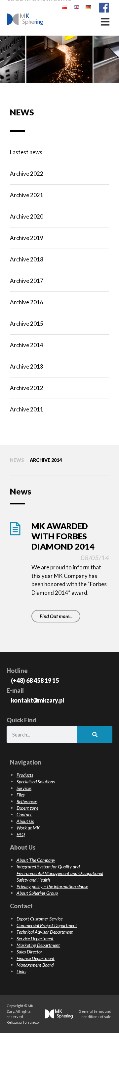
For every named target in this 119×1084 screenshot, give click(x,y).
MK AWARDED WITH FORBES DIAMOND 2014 (63, 536)
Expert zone (27, 808)
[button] (105, 21)
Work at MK (28, 827)
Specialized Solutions (36, 781)
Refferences (27, 801)
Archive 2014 (26, 345)
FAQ (21, 834)
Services (24, 788)
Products (25, 775)
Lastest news (26, 152)
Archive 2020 (26, 216)
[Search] (94, 734)
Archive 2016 (26, 302)
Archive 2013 (26, 366)
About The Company (36, 860)
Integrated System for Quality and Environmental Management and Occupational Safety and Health (60, 873)
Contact (24, 814)
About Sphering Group (37, 893)
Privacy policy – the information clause (52, 886)
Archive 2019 (26, 237)
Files (20, 795)
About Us (25, 821)
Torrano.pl (31, 1022)
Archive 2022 (26, 173)
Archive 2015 (26, 323)
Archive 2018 (26, 259)
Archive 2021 (26, 195)
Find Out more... (56, 616)
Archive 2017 (26, 280)
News (17, 460)
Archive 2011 (26, 409)
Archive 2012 (26, 387)
